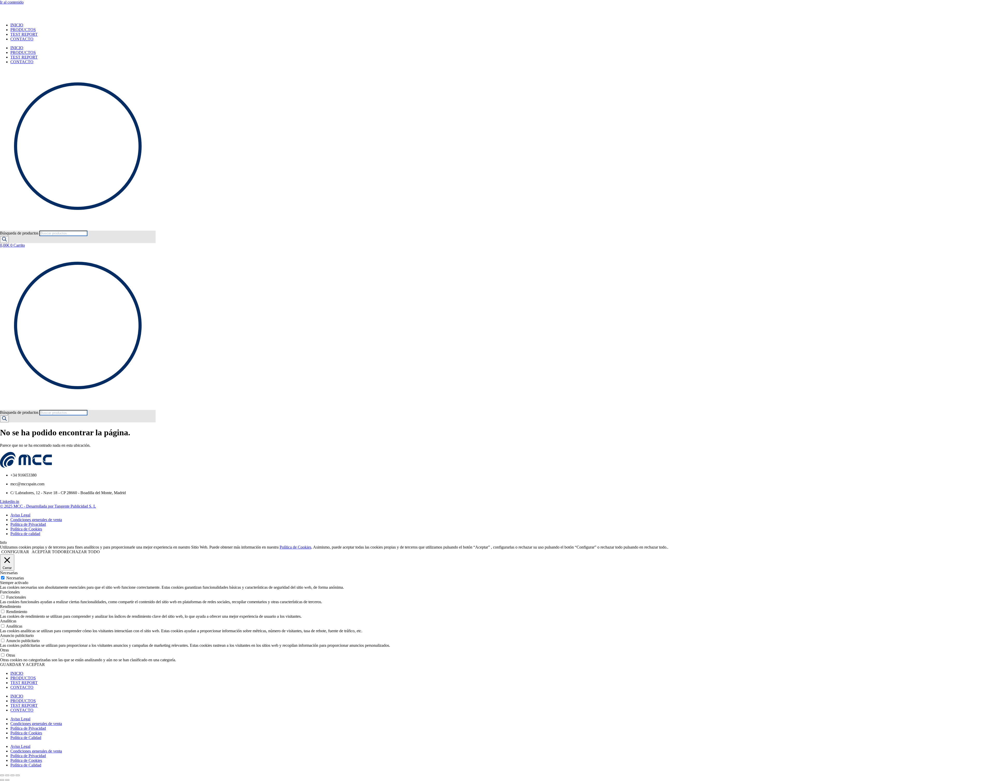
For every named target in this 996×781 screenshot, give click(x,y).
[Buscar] (4, 239)
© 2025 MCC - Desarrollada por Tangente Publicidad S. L (48, 506)
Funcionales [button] (10, 592)
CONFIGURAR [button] (15, 552)
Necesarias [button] (9, 573)
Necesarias (15, 578)
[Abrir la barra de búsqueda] (2, 228)
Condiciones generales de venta (36, 723)
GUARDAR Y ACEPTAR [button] (22, 664)
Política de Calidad (25, 737)
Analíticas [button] (8, 621)
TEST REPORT (24, 34)
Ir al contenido (12, 2)
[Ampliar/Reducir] (2, 775)
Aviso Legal (20, 719)
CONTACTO (21, 39)
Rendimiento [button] (10, 606)
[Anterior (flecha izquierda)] (2, 780)
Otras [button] (4, 650)
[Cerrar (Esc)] (18, 775)
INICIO (16, 25)
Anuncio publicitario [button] (17, 635)
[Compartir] (12, 775)
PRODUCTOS (23, 29)
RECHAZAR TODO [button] (82, 552)
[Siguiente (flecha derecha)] (7, 780)
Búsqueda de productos (19, 233)
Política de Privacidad (28, 728)
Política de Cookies (295, 547)
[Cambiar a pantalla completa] (7, 775)
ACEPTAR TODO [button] (48, 552)
